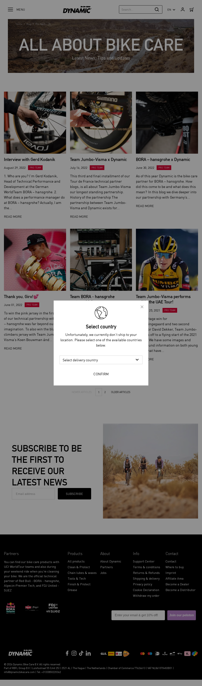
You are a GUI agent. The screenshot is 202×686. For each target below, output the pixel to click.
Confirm (101, 374)
